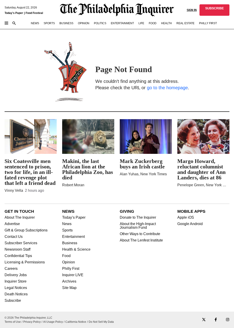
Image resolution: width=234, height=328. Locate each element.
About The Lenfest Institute (141, 240)
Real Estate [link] (185, 23)
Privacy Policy (32, 321)
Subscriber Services (21, 243)
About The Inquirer (20, 217)
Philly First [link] (208, 23)
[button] (214, 10)
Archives (69, 281)
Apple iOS (185, 217)
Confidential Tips (18, 256)
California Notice (75, 321)
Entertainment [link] (122, 23)
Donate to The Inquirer (138, 217)
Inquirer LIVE (72, 275)
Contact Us (14, 237)
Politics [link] (100, 23)
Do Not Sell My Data (101, 321)
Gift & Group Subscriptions (26, 230)
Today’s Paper (73, 217)
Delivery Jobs (16, 275)
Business (69, 243)
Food (66, 256)
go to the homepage (167, 87)
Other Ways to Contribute (140, 234)
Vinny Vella (14, 190)
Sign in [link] (192, 10)
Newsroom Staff (17, 249)
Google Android (190, 224)
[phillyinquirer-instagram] (227, 320)
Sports (67, 230)
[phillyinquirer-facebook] (216, 320)
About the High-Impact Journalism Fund (138, 225)
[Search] (14, 23)
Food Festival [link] (34, 13)
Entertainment (73, 237)
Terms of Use (13, 321)
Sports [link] (49, 23)
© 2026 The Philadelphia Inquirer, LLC (28, 317)
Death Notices (16, 294)
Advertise (12, 224)
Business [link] (66, 23)
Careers (11, 268)
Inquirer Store (16, 281)
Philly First (70, 268)
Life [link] (141, 23)
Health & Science (76, 249)
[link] (214, 10)
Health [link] (166, 23)
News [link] (35, 23)
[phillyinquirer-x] (204, 320)
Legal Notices (16, 288)
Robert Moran (73, 185)
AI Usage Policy (53, 321)
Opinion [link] (83, 23)
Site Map (69, 288)
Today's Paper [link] (14, 13)
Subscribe (13, 300)
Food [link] (153, 23)
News (67, 224)
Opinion (68, 262)
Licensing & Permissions (25, 262)
